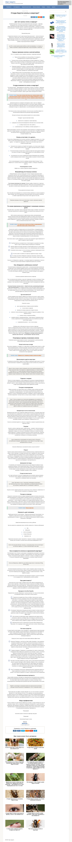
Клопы (48, 7)
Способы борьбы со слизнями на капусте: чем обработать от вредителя (60, 50)
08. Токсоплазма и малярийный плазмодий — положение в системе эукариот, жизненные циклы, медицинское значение (60, 29)
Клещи (43, 7)
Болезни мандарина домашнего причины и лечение (58, 56)
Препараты (8, 7)
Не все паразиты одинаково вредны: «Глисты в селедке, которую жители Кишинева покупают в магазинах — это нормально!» (61, 37)
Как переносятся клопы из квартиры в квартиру (61, 15)
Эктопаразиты (17, 7)
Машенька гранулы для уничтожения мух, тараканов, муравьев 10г (61, 21)
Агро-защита (10, 2)
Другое (53, 7)
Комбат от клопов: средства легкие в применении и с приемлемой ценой (61, 45)
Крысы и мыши (36, 7)
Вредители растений (26, 7)
